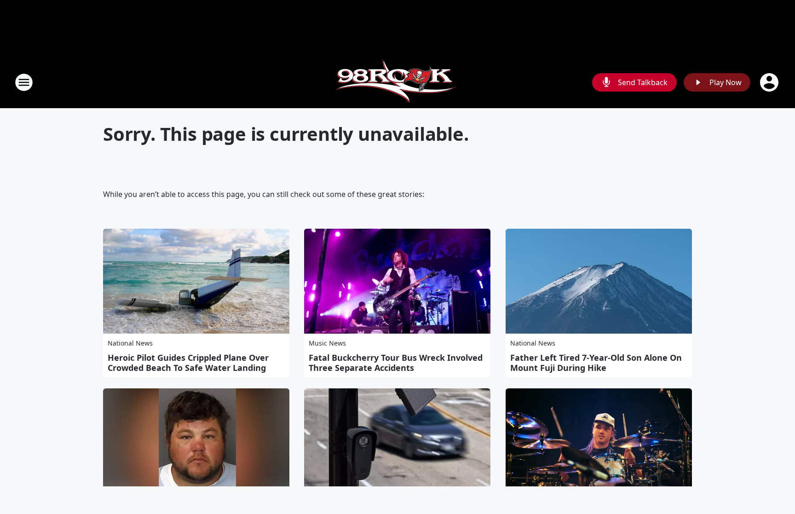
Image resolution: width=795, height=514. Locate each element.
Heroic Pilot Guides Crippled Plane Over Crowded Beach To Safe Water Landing (188, 362)
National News (130, 343)
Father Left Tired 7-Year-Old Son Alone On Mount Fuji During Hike (596, 362)
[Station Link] (397, 82)
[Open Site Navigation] (24, 82)
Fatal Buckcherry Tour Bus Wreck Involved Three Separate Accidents (396, 362)
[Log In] (770, 82)
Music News (327, 343)
